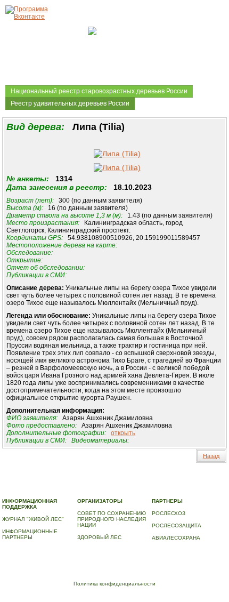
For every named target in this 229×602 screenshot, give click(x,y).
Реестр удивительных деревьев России (70, 103)
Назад (211, 456)
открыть (123, 433)
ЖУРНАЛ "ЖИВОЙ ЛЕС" (33, 519)
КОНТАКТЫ (98, 490)
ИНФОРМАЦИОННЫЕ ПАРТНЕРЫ (30, 534)
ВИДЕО (69, 490)
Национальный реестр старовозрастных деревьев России (99, 91)
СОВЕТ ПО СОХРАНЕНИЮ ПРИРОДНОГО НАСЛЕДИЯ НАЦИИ (111, 519)
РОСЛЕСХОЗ (168, 513)
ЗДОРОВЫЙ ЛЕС (99, 537)
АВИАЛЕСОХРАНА (176, 538)
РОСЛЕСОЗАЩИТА (176, 525)
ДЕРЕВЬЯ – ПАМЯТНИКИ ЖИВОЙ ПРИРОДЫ (98, 484)
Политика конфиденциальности (114, 584)
